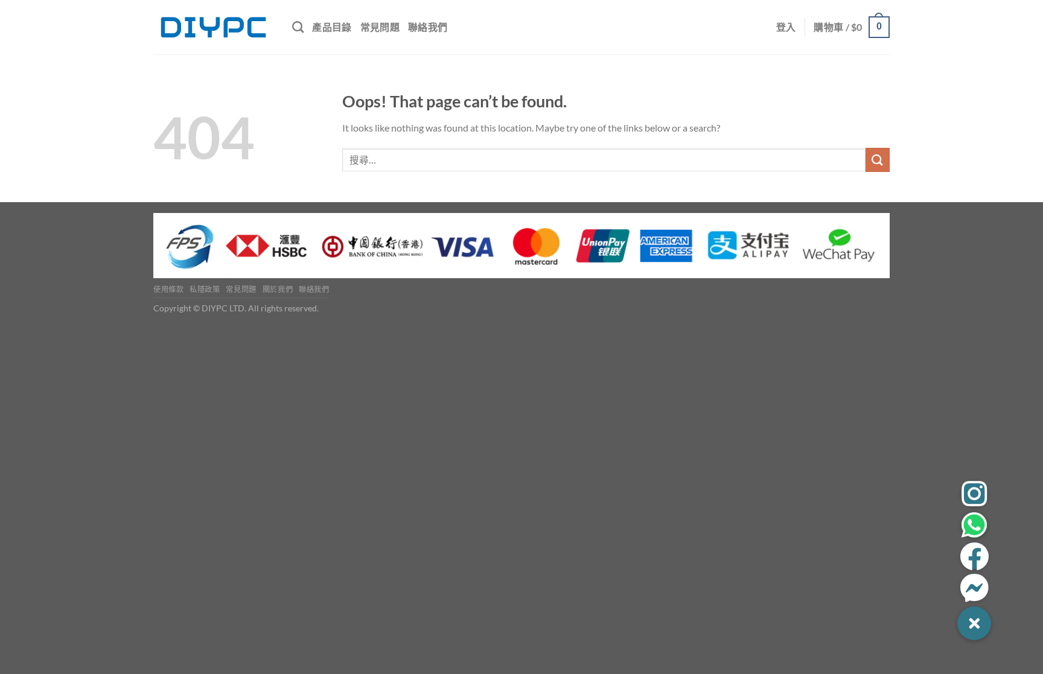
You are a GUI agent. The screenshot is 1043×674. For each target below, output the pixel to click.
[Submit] (878, 159)
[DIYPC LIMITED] (213, 27)
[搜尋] (298, 27)
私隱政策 (205, 289)
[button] (974, 623)
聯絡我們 (427, 27)
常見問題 (380, 27)
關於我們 (278, 289)
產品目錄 (331, 27)
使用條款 (168, 289)
